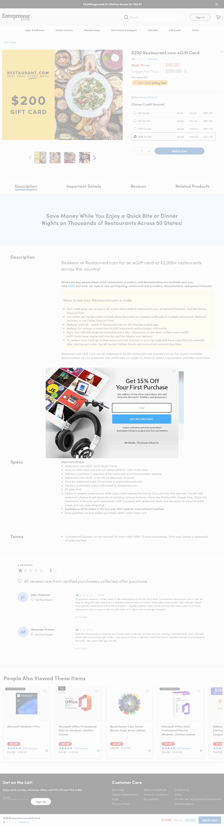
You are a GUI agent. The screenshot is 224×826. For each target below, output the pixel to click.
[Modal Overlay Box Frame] (112, 413)
